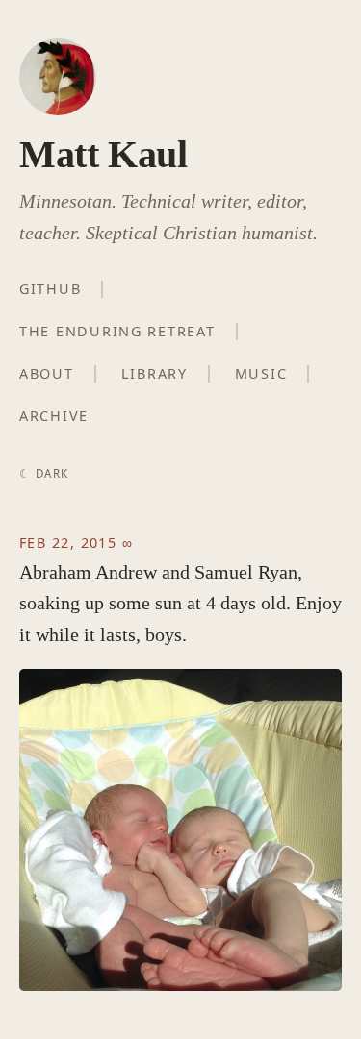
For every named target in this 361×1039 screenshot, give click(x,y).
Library (154, 373)
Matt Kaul (103, 154)
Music (261, 373)
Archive (54, 416)
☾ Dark (43, 473)
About (46, 373)
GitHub (50, 289)
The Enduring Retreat (117, 331)
